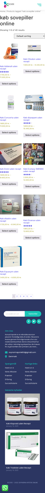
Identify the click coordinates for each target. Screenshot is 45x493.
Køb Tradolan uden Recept (18, 467)
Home (2, 11)
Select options (9, 83)
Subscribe (33, 314)
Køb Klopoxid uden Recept (18, 423)
